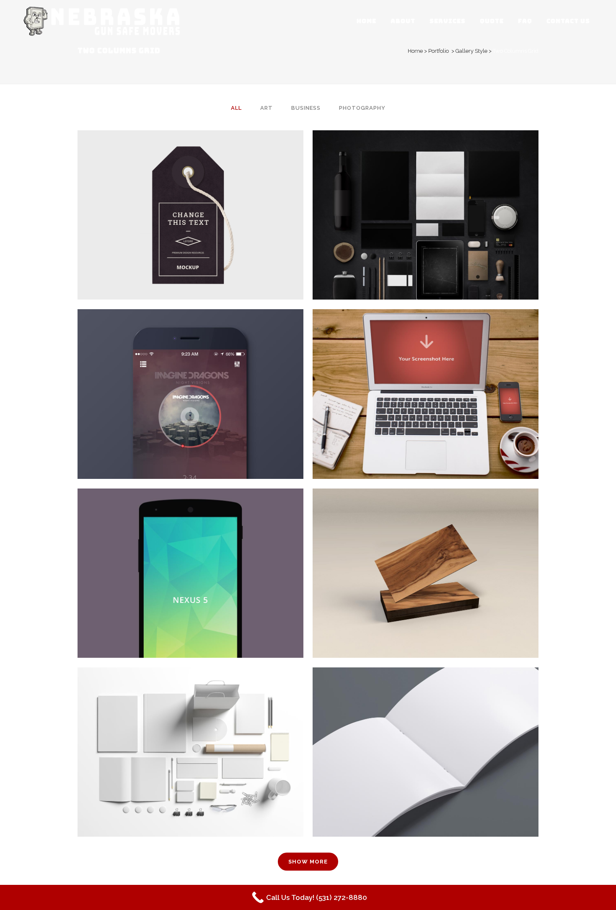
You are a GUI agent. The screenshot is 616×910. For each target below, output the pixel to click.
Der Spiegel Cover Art (191, 552)
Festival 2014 (190, 731)
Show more (308, 861)
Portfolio (438, 51)
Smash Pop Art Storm (425, 731)
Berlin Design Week (425, 194)
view (209, 231)
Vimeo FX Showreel (425, 373)
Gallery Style (471, 51)
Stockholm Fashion (190, 194)
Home (415, 51)
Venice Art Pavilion (190, 373)
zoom (173, 231)
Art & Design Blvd (425, 552)
